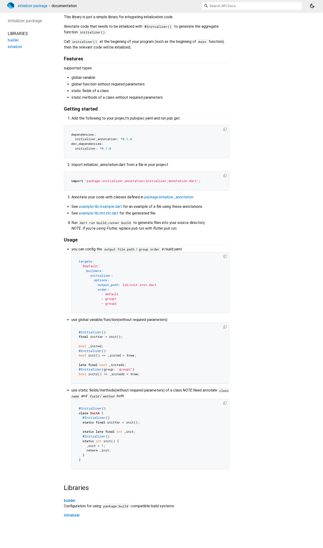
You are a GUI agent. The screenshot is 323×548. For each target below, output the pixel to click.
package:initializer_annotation (168, 197)
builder (69, 500)
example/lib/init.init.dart (98, 213)
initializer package (33, 6)
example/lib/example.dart (100, 206)
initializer (72, 515)
